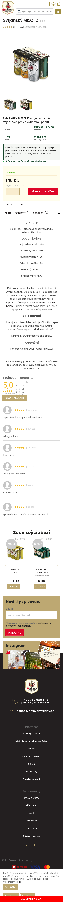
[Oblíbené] (48, 3)
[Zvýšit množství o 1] (18, 190)
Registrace (31, 828)
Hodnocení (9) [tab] (40, 212)
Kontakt (31, 748)
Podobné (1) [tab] (21, 212)
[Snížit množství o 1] (7, 190)
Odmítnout (11, 896)
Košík (31, 813)
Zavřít (28, 204)
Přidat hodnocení (14, 398)
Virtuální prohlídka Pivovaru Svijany (32, 741)
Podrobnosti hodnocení (35, 27)
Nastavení (10, 886)
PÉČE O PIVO (32, 805)
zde (21, 881)
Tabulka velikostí (31, 779)
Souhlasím (27, 896)
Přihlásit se (14, 632)
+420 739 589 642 (35, 701)
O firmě (31, 763)
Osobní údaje (31, 771)
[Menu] (58, 11)
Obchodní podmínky (31, 756)
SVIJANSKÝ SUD (31, 797)
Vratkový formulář (31, 733)
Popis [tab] (7, 212)
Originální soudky (31, 836)
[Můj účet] (53, 3)
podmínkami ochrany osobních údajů (28, 624)
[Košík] (58, 3)
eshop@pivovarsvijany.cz (35, 711)
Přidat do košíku (43, 191)
